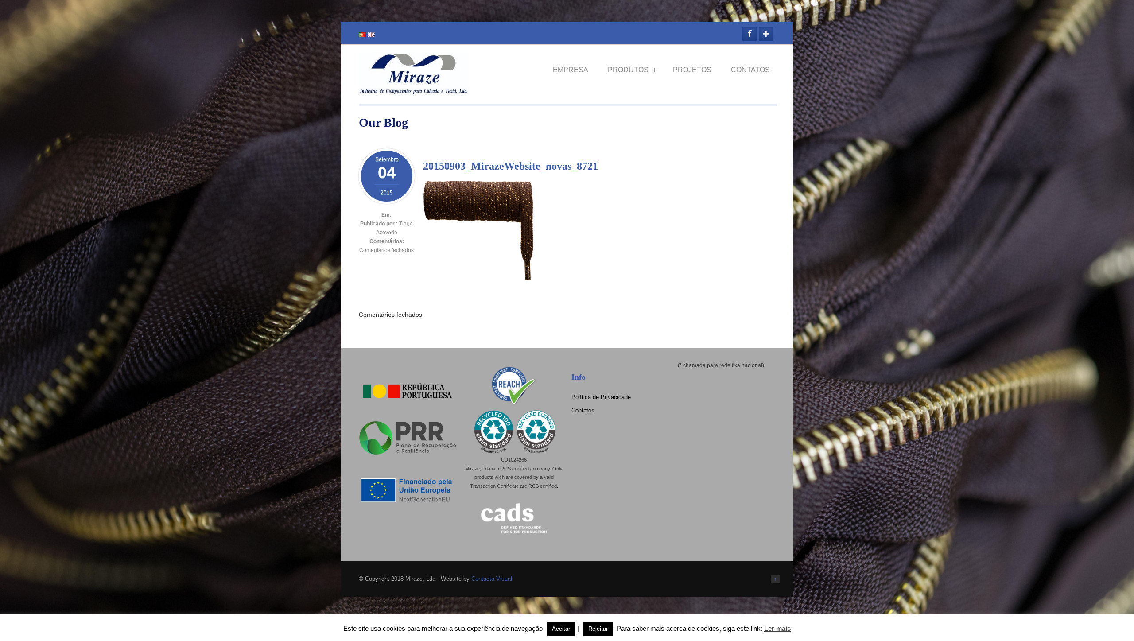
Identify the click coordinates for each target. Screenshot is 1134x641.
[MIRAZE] (414, 91)
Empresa (570, 70)
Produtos (628, 70)
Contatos (750, 70)
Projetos (692, 70)
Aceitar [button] (561, 628)
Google (766, 34)
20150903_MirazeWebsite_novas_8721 (510, 166)
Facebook (749, 34)
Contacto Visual (491, 578)
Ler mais (777, 628)
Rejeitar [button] (598, 628)
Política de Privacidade (601, 397)
